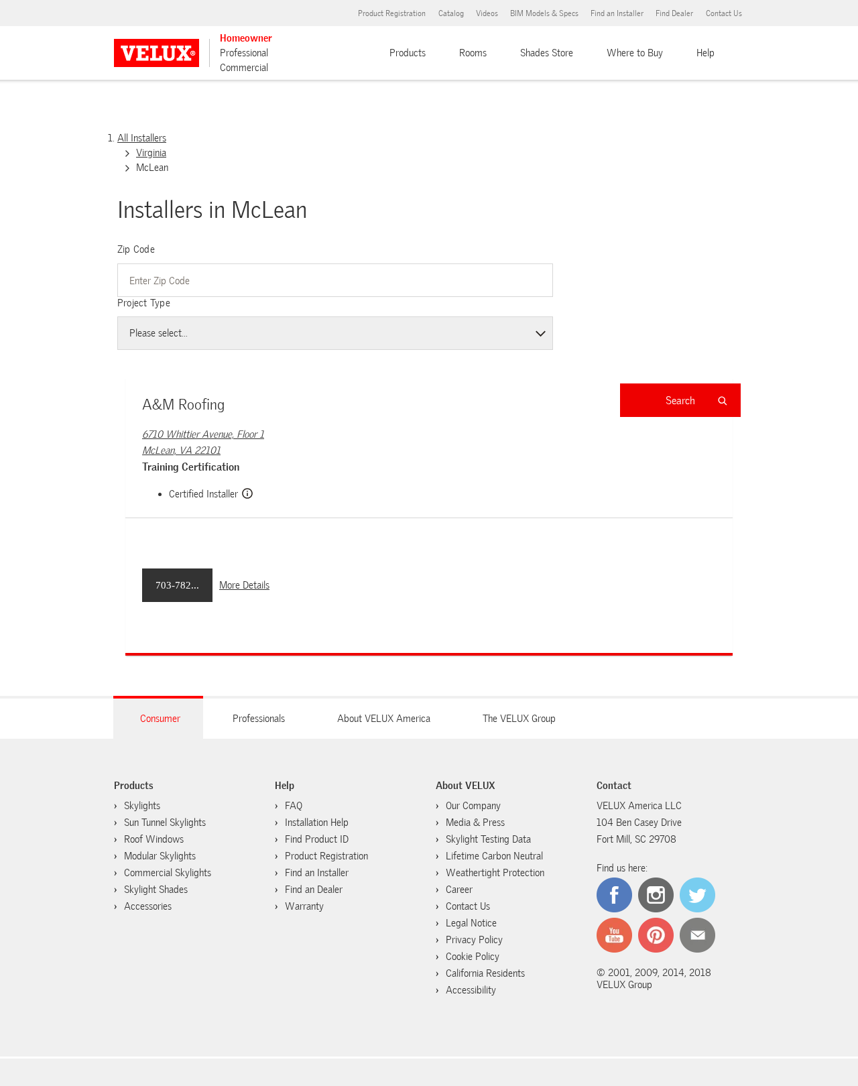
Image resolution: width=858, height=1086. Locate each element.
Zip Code (136, 249)
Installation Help (317, 823)
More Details (244, 585)
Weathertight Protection (495, 873)
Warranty (304, 906)
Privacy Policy (474, 940)
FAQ (293, 806)
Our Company (473, 806)
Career (459, 890)
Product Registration (392, 13)
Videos (487, 13)
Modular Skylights (160, 856)
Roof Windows (154, 839)
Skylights (142, 806)
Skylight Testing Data (488, 839)
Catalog (451, 13)
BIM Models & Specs (544, 13)
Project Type (143, 303)
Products (407, 53)
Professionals (259, 719)
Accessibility (471, 990)
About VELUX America (383, 719)
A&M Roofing (183, 405)
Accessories (148, 906)
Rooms (473, 53)
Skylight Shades (156, 890)
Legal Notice (471, 923)
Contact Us (724, 13)
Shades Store (546, 53)
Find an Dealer (314, 890)
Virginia (151, 153)
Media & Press (475, 823)
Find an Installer (617, 13)
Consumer (160, 719)
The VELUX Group (519, 719)
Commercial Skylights (167, 873)
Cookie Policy (472, 957)
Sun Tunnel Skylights (165, 823)
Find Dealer (674, 13)
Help (705, 53)
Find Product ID (317, 839)
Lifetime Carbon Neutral (494, 856)
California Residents (485, 973)
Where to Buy (635, 53)
